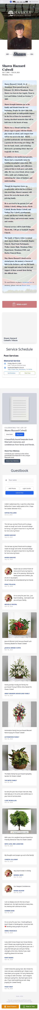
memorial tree (27, 282)
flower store (26, 285)
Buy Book (20, 434)
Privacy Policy (14, 1001)
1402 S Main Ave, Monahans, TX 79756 (20, 369)
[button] (19, 625)
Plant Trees (27, 373)
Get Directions (11, 373)
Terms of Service (24, 1001)
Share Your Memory (12, 461)
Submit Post (19, 493)
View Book (9, 434)
